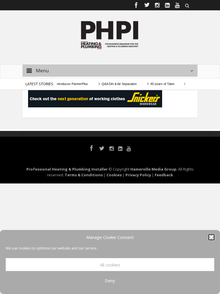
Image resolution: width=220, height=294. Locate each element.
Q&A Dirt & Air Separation (118, 84)
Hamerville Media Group (153, 169)
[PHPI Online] (110, 34)
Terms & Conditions (84, 174)
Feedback (164, 174)
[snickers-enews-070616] (95, 98)
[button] (211, 237)
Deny (110, 280)
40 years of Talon (161, 84)
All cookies (110, 265)
